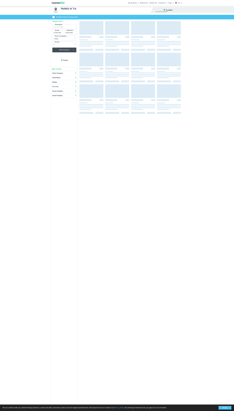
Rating (54, 82)
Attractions (144, 3)
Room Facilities (57, 91)
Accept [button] (225, 407)
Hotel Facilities (57, 95)
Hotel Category (57, 73)
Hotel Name (56, 78)
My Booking (132, 3)
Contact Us (162, 3)
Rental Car (153, 3)
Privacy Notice (119, 407)
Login (170, 3)
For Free (55, 86)
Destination (58, 24)
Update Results (64, 50)
